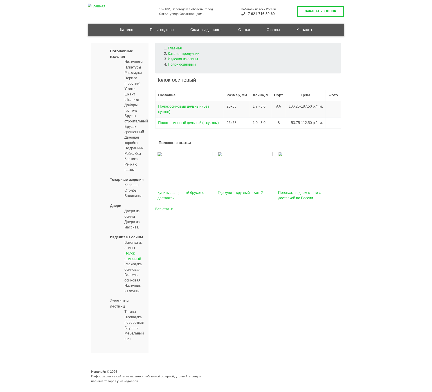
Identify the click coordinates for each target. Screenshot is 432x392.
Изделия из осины (126, 237)
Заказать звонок (320, 11)
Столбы (130, 190)
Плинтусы (132, 67)
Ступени (131, 328)
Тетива (130, 312)
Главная (175, 48)
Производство (162, 30)
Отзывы (273, 30)
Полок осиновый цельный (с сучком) (188, 123)
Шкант (129, 94)
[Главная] (96, 6)
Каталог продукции (183, 53)
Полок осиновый (182, 64)
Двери (115, 206)
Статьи (244, 30)
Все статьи (164, 209)
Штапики (131, 100)
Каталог (126, 30)
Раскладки (133, 73)
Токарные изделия (127, 180)
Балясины (133, 196)
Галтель (130, 110)
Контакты (304, 30)
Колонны (131, 185)
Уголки (129, 89)
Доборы (131, 105)
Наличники (133, 62)
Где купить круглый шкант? (240, 193)
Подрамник (133, 148)
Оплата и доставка (206, 30)
